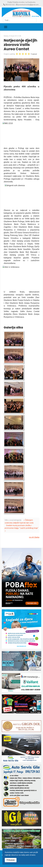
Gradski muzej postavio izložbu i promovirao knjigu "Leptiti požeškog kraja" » (21, 528)
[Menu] (5, 27)
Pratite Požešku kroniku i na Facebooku (21, 2)
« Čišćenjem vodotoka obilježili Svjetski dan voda (19, 521)
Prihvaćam (11, 860)
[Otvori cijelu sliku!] (21, 69)
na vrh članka (34, 537)
